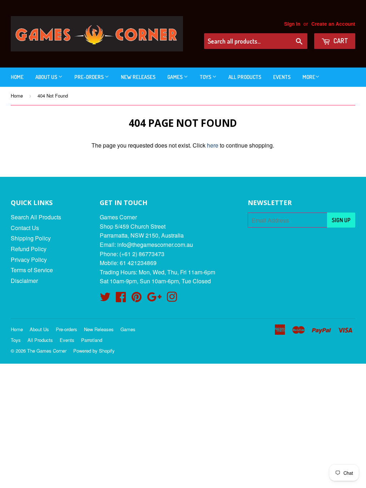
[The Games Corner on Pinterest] (136, 299)
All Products (244, 77)
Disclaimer (24, 281)
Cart (340, 41)
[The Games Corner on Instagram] (172, 299)
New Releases (138, 77)
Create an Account (333, 23)
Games (175, 77)
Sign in (292, 23)
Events (282, 77)
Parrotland (91, 340)
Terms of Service (32, 270)
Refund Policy (28, 249)
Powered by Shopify (94, 350)
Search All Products (36, 217)
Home (17, 77)
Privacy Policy (29, 259)
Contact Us (25, 228)
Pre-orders (89, 77)
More (308, 77)
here (212, 145)
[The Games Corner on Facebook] (120, 299)
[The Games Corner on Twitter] (105, 299)
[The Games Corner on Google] (154, 299)
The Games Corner (46, 350)
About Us (46, 77)
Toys (206, 77)
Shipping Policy (31, 238)
